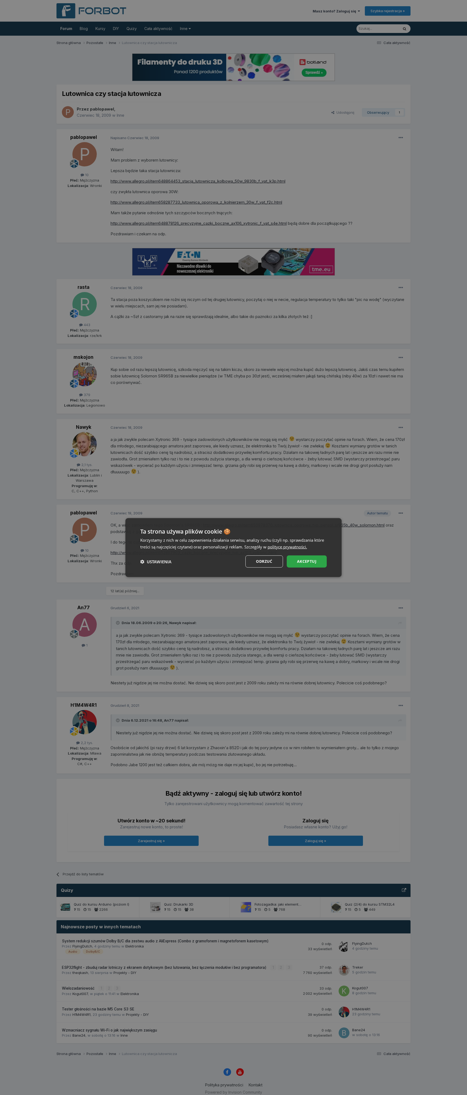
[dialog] (233, 547)
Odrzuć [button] (264, 561)
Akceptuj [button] (306, 561)
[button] (155, 561)
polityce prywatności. (287, 546)
